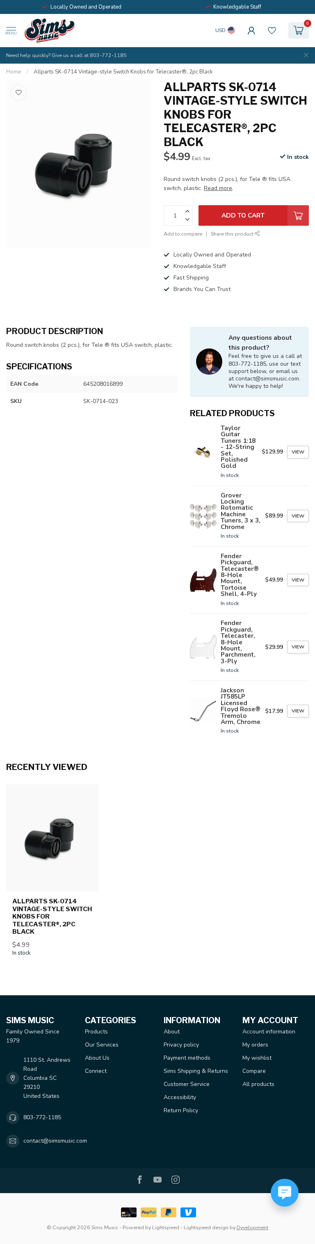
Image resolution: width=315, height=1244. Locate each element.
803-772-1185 (42, 1117)
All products (258, 1084)
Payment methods (187, 1058)
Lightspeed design (206, 1227)
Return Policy (181, 1110)
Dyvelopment (252, 1227)
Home (13, 72)
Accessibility (180, 1097)
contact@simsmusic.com (55, 1141)
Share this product (233, 233)
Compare (254, 1071)
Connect (96, 1071)
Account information (268, 1032)
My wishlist (257, 1058)
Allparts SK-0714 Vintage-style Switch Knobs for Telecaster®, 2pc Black (123, 72)
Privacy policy (181, 1045)
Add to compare (183, 233)
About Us (97, 1058)
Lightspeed (165, 1227)
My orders (255, 1045)
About (172, 1032)
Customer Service (187, 1084)
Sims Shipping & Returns (196, 1071)
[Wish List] (272, 30)
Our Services (102, 1045)
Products (96, 1032)
